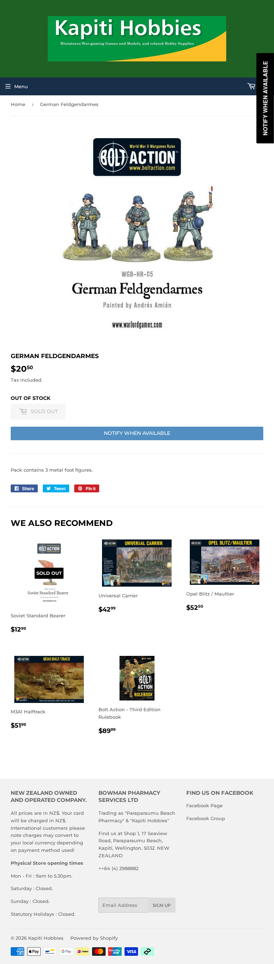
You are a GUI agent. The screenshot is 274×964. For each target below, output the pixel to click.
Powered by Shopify (94, 938)
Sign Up (162, 905)
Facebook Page (204, 805)
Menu (21, 86)
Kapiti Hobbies (46, 938)
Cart (263, 86)
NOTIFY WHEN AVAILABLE (137, 433)
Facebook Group (205, 818)
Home (18, 104)
